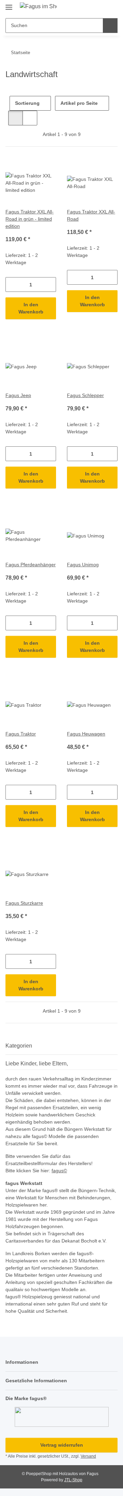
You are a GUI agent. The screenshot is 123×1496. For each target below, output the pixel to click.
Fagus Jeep (18, 395)
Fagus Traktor (20, 734)
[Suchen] (110, 25)
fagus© (59, 1170)
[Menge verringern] (11, 284)
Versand (88, 1456)
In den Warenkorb (30, 308)
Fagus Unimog (83, 564)
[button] (90, 7)
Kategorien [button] (18, 1046)
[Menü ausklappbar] (8, 4)
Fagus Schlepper (85, 395)
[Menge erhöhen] (51, 284)
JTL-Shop (73, 1480)
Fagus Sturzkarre (24, 903)
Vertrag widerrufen (61, 1445)
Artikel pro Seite (79, 103)
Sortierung (27, 103)
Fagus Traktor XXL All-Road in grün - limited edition (29, 219)
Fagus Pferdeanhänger (30, 564)
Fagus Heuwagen (86, 734)
